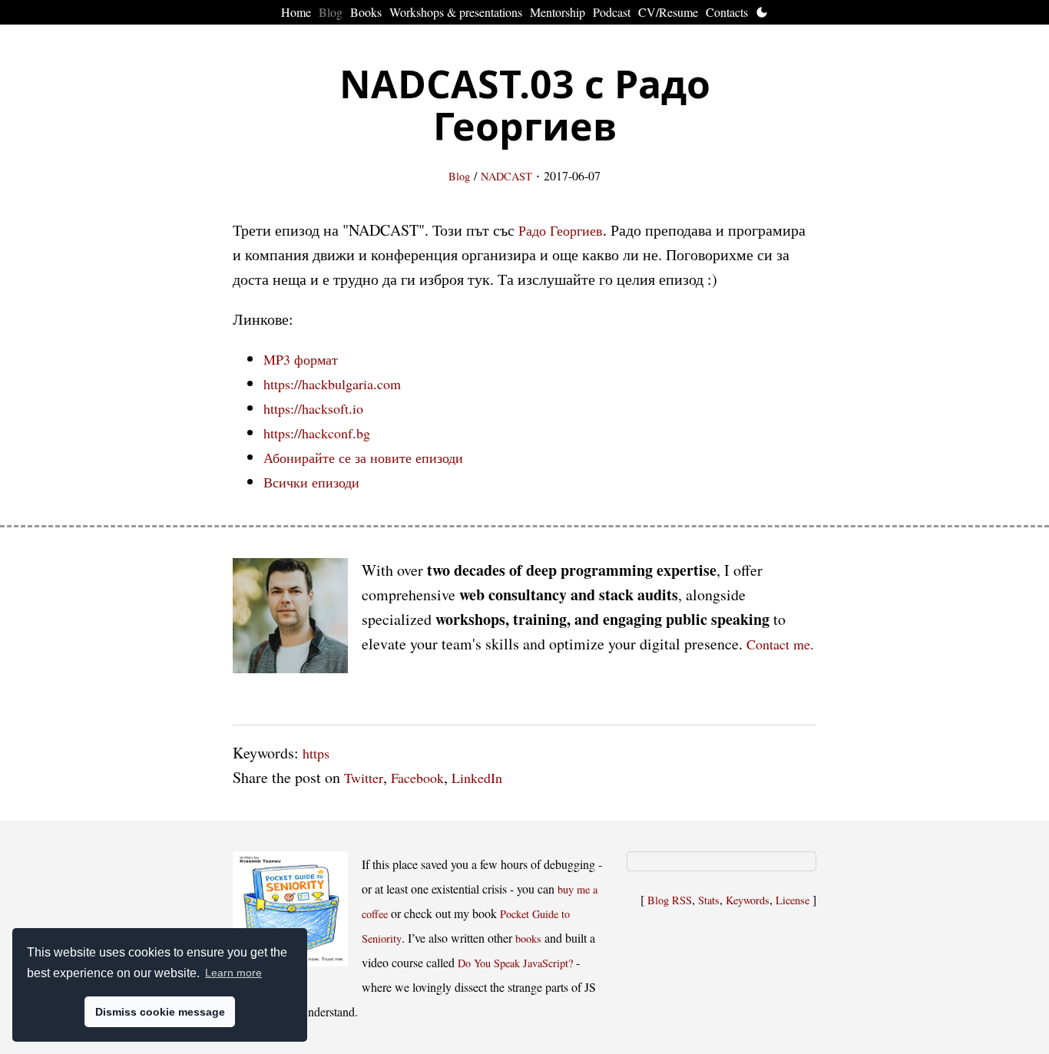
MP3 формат (300, 359)
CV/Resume (668, 12)
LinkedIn (477, 777)
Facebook (417, 777)
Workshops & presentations (455, 12)
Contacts (727, 12)
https (316, 753)
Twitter (363, 777)
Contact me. (780, 644)
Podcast (611, 12)
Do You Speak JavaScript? (515, 963)
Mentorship (557, 12)
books (528, 938)
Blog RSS (669, 900)
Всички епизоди (311, 482)
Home (296, 12)
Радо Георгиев (560, 230)
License (792, 900)
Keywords (747, 900)
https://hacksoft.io (313, 408)
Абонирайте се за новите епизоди (363, 457)
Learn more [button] (233, 972)
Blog (330, 12)
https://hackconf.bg (316, 433)
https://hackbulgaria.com (332, 384)
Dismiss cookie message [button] (160, 1012)
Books (366, 12)
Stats (709, 900)
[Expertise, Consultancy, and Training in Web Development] (290, 619)
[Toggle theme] (762, 12)
